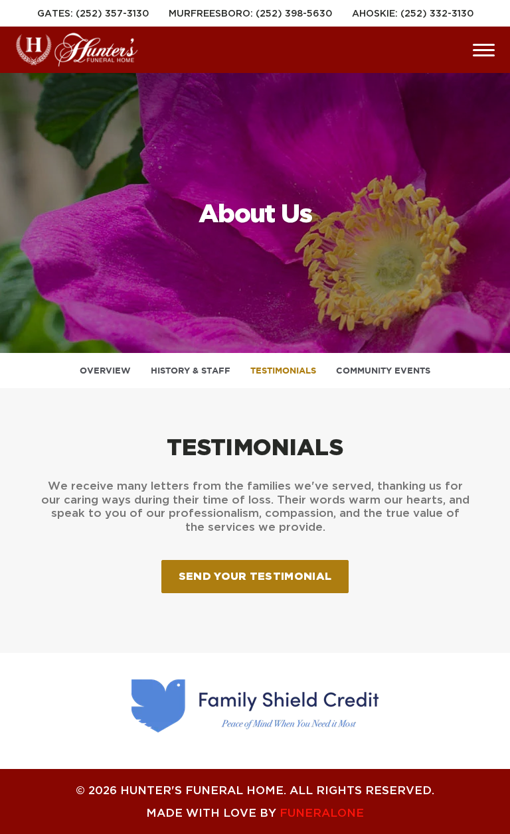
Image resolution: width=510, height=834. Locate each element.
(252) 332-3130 (436, 13)
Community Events (383, 371)
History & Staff (190, 371)
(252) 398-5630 (294, 13)
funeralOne (322, 812)
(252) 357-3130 (112, 13)
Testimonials (283, 371)
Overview (105, 371)
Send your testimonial (255, 576)
